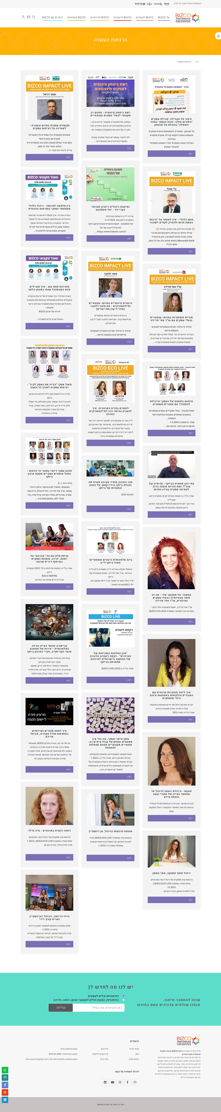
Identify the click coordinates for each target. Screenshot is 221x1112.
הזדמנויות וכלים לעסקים (103, 996)
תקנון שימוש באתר (68, 1049)
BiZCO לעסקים (144, 17)
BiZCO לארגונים (99, 17)
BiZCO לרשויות (122, 17)
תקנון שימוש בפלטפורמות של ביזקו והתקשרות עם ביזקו (51, 1059)
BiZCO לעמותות (76, 17)
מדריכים (104, 1059)
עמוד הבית (134, 1049)
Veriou (100, 1104)
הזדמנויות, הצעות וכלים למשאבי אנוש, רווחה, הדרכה (86, 1000)
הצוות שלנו (134, 1059)
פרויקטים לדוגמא (100, 1054)
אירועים (104, 1049)
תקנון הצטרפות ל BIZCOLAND (63, 1054)
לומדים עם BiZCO (52, 17)
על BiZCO (164, 17)
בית (197, 61)
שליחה (61, 1007)
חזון (137, 1054)
